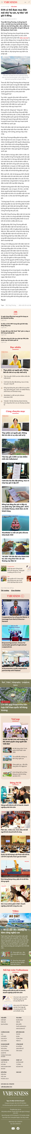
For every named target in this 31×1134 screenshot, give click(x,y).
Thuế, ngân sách (21, 1026)
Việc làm (3, 1076)
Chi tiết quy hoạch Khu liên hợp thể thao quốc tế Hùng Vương (14, 707)
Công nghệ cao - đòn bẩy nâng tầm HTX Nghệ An (20, 765)
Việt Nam (3, 1020)
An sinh (3, 1068)
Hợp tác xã (4, 1062)
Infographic (16, 682)
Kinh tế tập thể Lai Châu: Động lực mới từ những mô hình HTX (20, 774)
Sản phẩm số (20, 1048)
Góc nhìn (4, 1040)
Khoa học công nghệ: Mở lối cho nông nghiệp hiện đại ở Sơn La (18, 962)
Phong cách (5, 1078)
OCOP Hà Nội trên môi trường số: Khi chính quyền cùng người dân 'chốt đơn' (15, 741)
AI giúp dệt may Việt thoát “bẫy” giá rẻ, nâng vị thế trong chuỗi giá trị (15, 332)
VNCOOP (18, 1072)
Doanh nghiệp (5, 6)
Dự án (17, 1036)
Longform (25, 682)
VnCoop (15, 719)
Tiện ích (18, 1040)
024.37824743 (17, 1123)
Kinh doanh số (20, 1028)
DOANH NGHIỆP (5, 1044)
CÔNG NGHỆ (19, 1044)
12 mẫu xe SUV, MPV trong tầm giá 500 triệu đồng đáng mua (14, 324)
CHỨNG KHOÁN (5, 1032)
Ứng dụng (19, 1050)
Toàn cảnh (19, 1038)
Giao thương (15, 590)
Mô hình (3, 1064)
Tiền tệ (18, 1022)
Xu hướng (19, 1046)
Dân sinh (3, 1074)
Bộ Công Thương (11, 305)
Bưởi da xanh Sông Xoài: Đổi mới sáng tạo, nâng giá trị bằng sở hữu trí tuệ (15, 570)
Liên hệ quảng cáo (6, 1086)
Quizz (15, 685)
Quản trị (3, 1053)
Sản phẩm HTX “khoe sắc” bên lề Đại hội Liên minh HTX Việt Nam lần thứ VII (15, 580)
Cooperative (10, 566)
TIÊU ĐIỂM (3, 1017)
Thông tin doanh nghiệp (6, 1055)
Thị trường (5, 590)
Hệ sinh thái (19, 1066)
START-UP (19, 1060)
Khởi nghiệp (19, 1062)
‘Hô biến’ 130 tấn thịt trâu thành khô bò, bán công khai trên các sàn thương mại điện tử (17, 403)
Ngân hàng (19, 1020)
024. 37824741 (10, 1084)
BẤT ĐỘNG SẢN (20, 1032)
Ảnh (8, 576)
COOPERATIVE (5, 1060)
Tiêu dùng (14, 6)
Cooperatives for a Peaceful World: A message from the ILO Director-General (15, 619)
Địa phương (4, 1024)
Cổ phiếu (3, 1036)
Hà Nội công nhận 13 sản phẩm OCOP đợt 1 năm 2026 (20, 750)
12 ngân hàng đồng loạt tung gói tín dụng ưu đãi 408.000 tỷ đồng (14, 317)
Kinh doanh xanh (6, 1066)
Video (8, 682)
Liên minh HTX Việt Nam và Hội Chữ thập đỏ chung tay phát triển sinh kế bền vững (20, 1008)
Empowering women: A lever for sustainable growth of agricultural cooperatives (14, 645)
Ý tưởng (18, 1064)
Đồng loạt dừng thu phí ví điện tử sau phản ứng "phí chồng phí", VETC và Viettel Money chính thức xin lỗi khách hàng (17, 389)
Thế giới (3, 1022)
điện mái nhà (24, 38)
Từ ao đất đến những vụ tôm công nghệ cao (20, 757)
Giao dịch (4, 1038)
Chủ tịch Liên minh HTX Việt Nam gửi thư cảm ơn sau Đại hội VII (20, 999)
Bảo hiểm (19, 1024)
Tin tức (18, 1034)
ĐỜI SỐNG (4, 1072)
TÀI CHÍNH (19, 1017)
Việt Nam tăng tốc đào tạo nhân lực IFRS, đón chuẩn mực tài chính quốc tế (15, 339)
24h (2, 1034)
